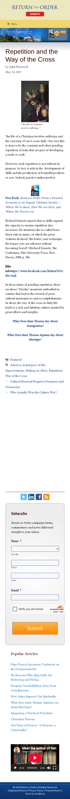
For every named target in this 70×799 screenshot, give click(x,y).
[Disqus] (35, 445)
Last (13, 580)
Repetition (55, 370)
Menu (14, 24)
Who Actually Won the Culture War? (33, 392)
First (14, 567)
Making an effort (36, 370)
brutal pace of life (34, 365)
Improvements (14, 370)
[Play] (15, 768)
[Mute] (49, 768)
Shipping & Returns (17, 790)
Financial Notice (53, 790)
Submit (35, 628)
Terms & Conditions (35, 793)
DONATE (35, 14)
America (15, 365)
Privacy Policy (36, 790)
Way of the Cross (16, 376)
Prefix (14, 554)
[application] (35, 757)
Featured (16, 360)
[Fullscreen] (54, 768)
